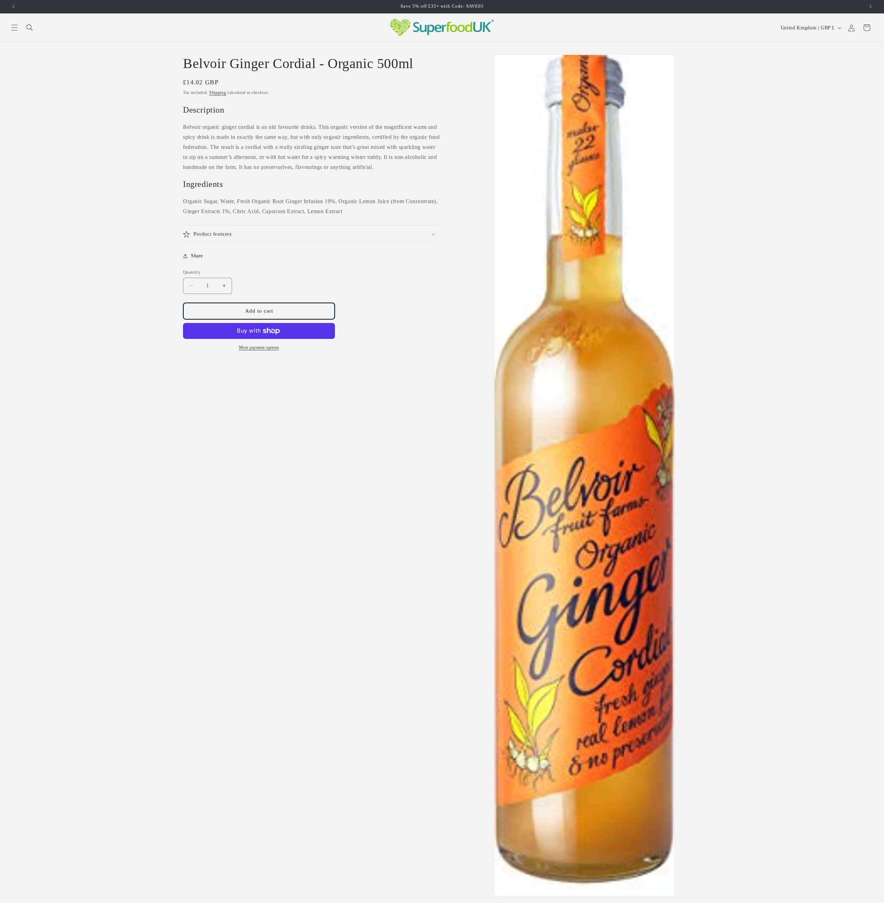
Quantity (192, 272)
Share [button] (197, 255)
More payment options (259, 347)
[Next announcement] (870, 6)
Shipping (217, 92)
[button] (14, 27)
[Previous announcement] (13, 6)
